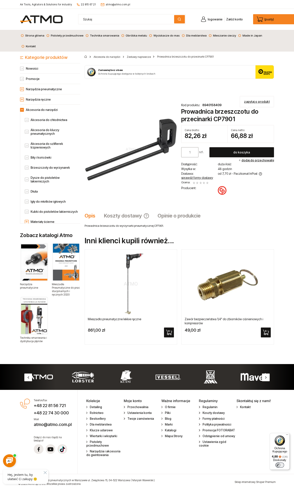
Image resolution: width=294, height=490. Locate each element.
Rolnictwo (97, 413)
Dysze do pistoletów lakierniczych (45, 179)
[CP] (222, 190)
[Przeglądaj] (34, 262)
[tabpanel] (179, 226)
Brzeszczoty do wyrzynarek (50, 167)
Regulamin (210, 407)
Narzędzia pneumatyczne (44, 89)
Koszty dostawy (214, 413)
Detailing (96, 407)
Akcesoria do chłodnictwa (49, 120)
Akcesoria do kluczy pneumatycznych (45, 131)
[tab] (92, 215)
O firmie (170, 407)
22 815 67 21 (88, 4)
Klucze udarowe (101, 430)
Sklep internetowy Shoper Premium (255, 482)
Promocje (33, 79)
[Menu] (287, 435)
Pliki (167, 413)
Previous (28, 377)
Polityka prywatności (217, 424)
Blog (168, 418)
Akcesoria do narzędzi (42, 110)
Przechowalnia (137, 407)
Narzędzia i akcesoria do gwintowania (103, 453)
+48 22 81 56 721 (50, 405)
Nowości (32, 68)
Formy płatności (213, 418)
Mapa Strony (174, 436)
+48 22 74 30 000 (51, 412)
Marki (169, 424)
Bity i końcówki (41, 157)
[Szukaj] (179, 19)
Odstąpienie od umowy (219, 436)
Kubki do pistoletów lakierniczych (54, 211)
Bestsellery (98, 418)
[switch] (279, 465)
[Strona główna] (41, 19)
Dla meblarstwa (100, 424)
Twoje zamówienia (140, 418)
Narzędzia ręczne (38, 99)
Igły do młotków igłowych (48, 201)
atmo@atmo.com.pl (118, 4)
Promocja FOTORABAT (219, 430)
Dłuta (34, 191)
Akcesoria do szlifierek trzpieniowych (47, 145)
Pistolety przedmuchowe (97, 443)
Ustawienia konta (139, 413)
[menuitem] (32, 35)
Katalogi (170, 430)
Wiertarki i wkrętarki (103, 436)
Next (266, 377)
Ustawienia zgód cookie (212, 443)
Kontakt (245, 407)
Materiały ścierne (42, 222)
